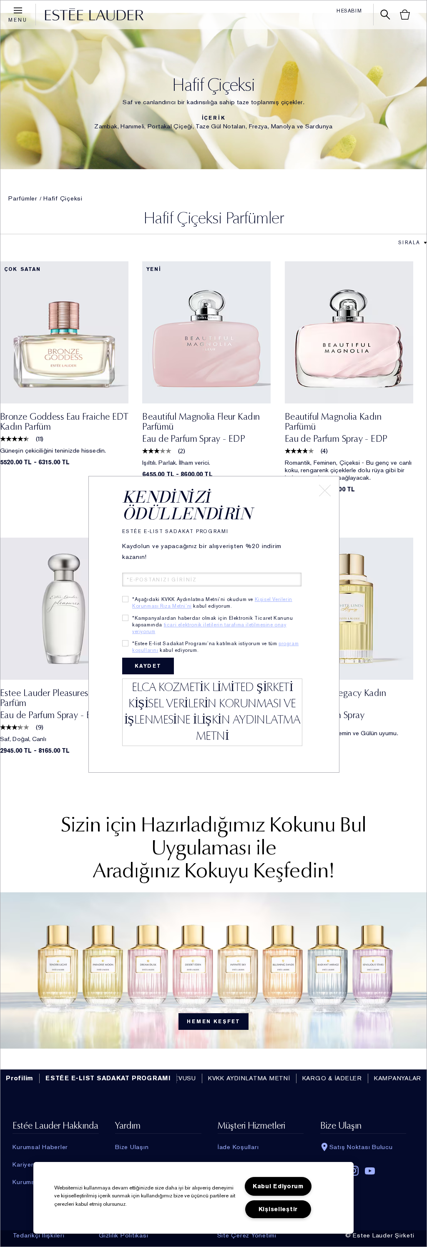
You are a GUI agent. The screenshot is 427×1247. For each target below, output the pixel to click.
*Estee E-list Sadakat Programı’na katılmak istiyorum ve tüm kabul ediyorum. (215, 647)
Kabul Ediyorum (278, 1186)
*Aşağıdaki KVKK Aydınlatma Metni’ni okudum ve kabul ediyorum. (212, 602)
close (325, 490)
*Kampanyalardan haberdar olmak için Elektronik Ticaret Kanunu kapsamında (212, 625)
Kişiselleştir (278, 1209)
